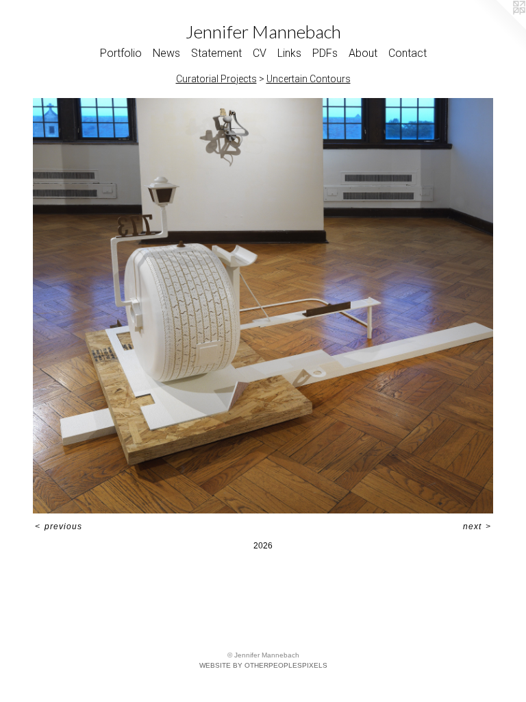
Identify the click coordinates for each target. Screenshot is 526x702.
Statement (216, 53)
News (166, 53)
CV (259, 53)
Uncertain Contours (308, 78)
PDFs (325, 53)
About (363, 53)
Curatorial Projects (216, 78)
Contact (407, 53)
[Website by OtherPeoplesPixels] (498, 27)
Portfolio (121, 53)
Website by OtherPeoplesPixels (263, 665)
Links (289, 53)
